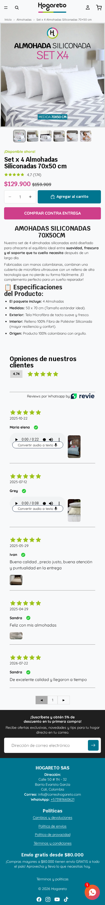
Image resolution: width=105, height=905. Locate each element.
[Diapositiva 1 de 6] (19, 136)
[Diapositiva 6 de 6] (85, 136)
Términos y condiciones (53, 843)
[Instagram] (48, 899)
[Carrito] (98, 7)
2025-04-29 (19, 609)
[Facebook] (39, 899)
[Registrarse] (93, 745)
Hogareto (59, 888)
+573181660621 (62, 799)
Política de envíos (52, 826)
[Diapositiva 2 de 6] (32, 136)
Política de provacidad (52, 834)
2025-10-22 (19, 418)
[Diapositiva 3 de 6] (45, 136)
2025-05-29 (19, 545)
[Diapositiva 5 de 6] (72, 136)
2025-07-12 (18, 482)
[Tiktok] (66, 899)
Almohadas (24, 19)
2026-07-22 (19, 663)
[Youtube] (57, 899)
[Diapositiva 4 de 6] (59, 136)
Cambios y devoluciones (52, 817)
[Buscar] (16, 7)
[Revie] (82, 396)
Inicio (8, 19)
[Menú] (6, 7)
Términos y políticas (52, 879)
